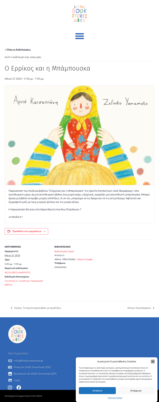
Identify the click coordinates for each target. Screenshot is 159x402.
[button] (152, 361)
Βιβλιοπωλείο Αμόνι (64, 251)
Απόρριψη (136, 390)
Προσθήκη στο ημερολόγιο (26, 231)
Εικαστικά (24, 280)
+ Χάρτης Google (84, 259)
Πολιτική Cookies (115, 397)
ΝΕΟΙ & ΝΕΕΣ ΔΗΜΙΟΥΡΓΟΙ (17, 272)
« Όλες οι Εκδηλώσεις (18, 49)
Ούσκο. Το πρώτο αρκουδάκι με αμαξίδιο (37, 308)
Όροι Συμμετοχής (18, 353)
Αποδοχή (97, 390)
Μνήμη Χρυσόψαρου (139, 308)
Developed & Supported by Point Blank (23, 395)
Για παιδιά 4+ (11, 280)
